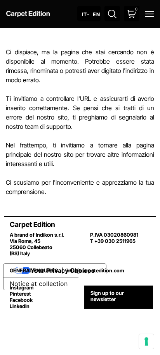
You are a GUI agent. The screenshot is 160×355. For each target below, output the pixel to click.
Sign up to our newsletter (107, 296)
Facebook (21, 300)
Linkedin (20, 306)
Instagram (21, 287)
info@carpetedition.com (95, 270)
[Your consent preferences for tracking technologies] (146, 341)
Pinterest (20, 294)
